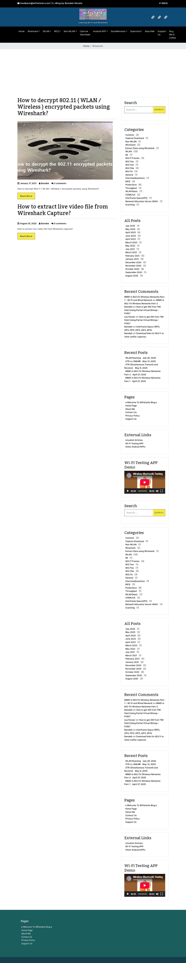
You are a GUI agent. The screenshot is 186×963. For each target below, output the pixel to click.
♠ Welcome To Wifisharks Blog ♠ (141, 402)
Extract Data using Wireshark (139, 148)
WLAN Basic (131, 191)
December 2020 (133, 262)
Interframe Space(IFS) (136, 198)
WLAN (46, 31)
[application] (144, 482)
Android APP (99, 31)
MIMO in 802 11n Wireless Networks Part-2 (142, 373)
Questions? (136, 31)
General (129, 174)
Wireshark (33, 31)
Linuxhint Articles (134, 440)
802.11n (129, 171)
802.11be (129, 168)
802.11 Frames (132, 158)
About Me (130, 409)
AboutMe (150, 31)
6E (126, 155)
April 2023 (130, 239)
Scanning (130, 204)
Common (129, 135)
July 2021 (130, 249)
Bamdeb (44, 183)
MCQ (56, 31)
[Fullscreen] (161, 491)
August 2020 (131, 275)
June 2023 (130, 236)
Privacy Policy (132, 415)
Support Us (162, 33)
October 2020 (132, 269)
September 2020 (133, 272)
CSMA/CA (130, 194)
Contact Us (131, 412)
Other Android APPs (135, 446)
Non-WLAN (69, 31)
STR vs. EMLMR (133, 361)
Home (22, 31)
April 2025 (130, 232)
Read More (26, 196)
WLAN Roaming (133, 358)
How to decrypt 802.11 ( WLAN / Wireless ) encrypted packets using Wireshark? (63, 107)
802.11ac (129, 161)
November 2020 (133, 265)
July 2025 (130, 225)
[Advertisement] (93, 70)
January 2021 (132, 259)
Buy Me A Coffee (172, 34)
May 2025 (130, 229)
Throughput (131, 188)
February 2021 (132, 255)
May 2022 (130, 245)
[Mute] (157, 491)
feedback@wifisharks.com (35, 3)
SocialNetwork (118, 31)
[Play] (127, 491)
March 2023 (131, 242)
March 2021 (131, 252)
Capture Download (85, 33)
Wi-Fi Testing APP (134, 443)
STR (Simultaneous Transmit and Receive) (141, 366)
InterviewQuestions (135, 178)
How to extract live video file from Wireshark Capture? (62, 210)
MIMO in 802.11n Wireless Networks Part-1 (142, 379)
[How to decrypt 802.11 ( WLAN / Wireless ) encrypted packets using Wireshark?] (93, 13)
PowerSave (131, 184)
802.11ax (129, 164)
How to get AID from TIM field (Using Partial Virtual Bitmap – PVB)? (142, 310)
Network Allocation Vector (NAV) (141, 201)
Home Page (131, 405)
